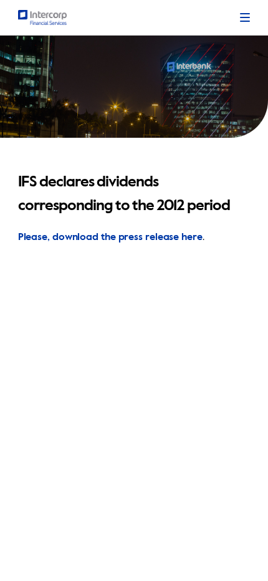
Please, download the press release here (110, 237)
